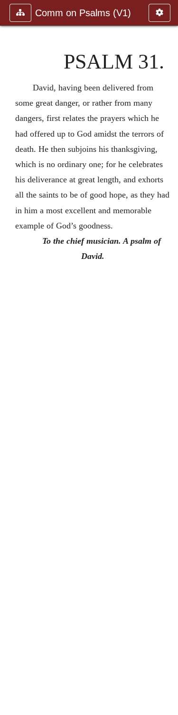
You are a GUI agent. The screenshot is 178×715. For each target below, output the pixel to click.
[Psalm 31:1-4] (167, 357)
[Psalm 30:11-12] (11, 357)
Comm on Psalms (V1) (83, 13)
